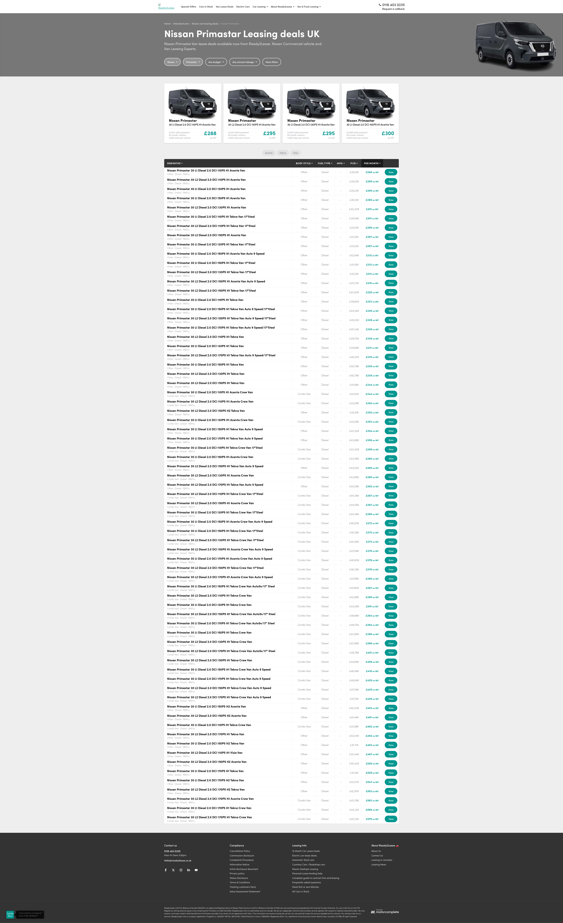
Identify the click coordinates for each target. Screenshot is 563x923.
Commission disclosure (242, 855)
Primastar (191, 62)
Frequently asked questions (306, 882)
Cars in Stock (206, 6)
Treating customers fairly (243, 886)
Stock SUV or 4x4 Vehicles (305, 886)
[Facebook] (165, 870)
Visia (295, 152)
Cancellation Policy (240, 850)
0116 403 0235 (172, 851)
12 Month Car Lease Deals (306, 850)
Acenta (269, 152)
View (391, 172)
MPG (340, 163)
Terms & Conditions (240, 882)
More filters (272, 62)
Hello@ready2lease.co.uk (177, 860)
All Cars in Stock (300, 891)
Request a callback (393, 9)
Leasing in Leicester (381, 859)
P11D (353, 163)
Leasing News (378, 864)
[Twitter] (173, 870)
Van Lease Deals (224, 6)
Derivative (174, 163)
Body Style (303, 163)
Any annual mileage (243, 62)
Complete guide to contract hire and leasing (315, 877)
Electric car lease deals (304, 855)
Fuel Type (324, 163)
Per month (371, 163)
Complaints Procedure (242, 859)
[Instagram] (181, 870)
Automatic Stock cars (303, 859)
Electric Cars (243, 6)
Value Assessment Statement (245, 891)
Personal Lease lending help (307, 873)
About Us (376, 850)
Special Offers (188, 6)
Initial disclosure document (244, 868)
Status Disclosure (239, 877)
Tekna (283, 152)
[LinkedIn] (188, 870)
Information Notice (239, 864)
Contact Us (377, 855)
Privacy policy (237, 873)
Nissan (170, 62)
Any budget (214, 62)
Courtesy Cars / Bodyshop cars (308, 864)
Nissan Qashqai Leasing (305, 868)
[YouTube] (196, 870)
